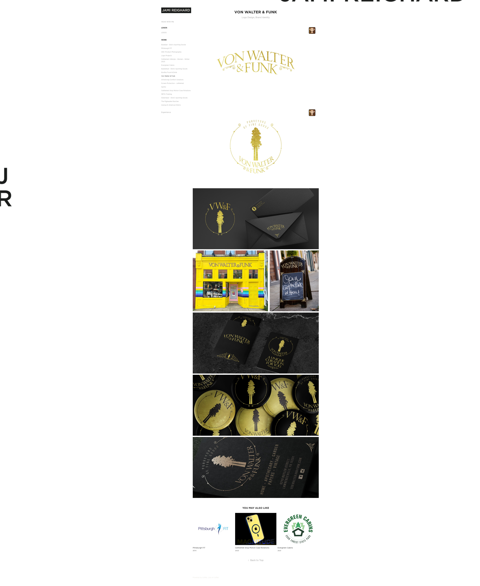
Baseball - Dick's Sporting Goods (173, 45)
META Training (166, 94)
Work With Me (167, 21)
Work (164, 40)
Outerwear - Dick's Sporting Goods (174, 98)
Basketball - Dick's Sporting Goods (174, 69)
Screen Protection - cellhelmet (172, 83)
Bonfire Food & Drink (169, 72)
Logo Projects (166, 55)
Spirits (163, 87)
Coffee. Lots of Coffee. (210, 577)
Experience (166, 112)
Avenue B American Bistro (171, 105)
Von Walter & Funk (168, 76)
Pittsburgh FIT (166, 48)
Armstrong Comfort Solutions (172, 80)
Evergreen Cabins (167, 65)
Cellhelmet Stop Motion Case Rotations (176, 90)
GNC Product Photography (171, 52)
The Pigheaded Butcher (170, 101)
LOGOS (164, 28)
